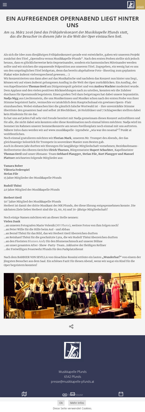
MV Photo (62, 225)
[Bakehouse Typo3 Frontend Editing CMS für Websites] (72, 396)
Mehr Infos (77, 403)
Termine (121, 398)
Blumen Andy (37, 241)
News (24, 398)
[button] (4, 4)
